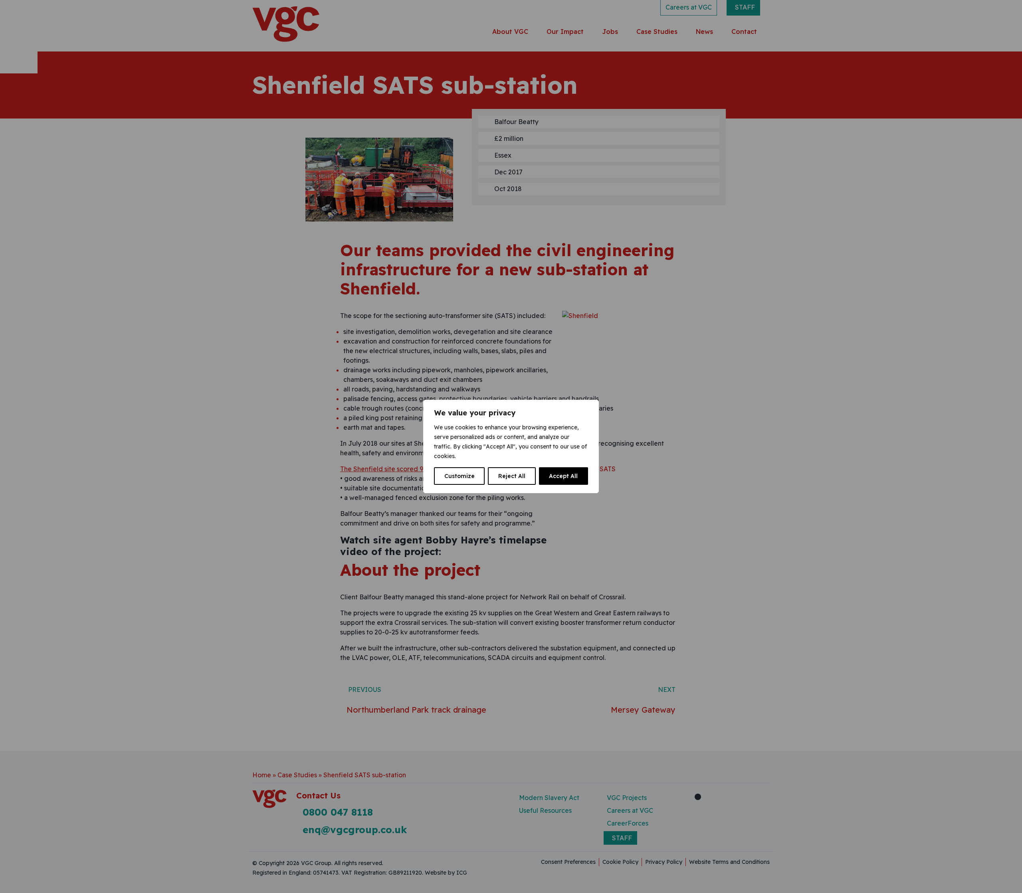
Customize (459, 476)
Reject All (511, 476)
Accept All (563, 476)
